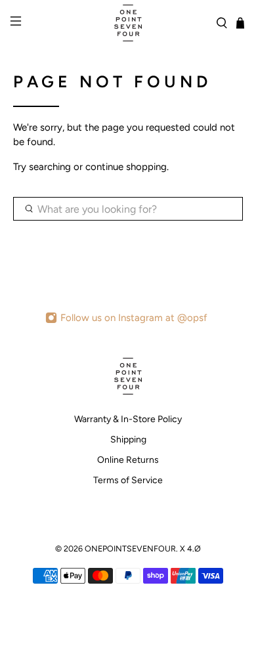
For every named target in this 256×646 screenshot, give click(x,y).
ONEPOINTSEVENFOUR (130, 548)
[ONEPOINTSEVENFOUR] (128, 23)
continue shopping (126, 167)
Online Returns (128, 459)
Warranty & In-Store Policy (128, 419)
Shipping (128, 439)
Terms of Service (128, 480)
